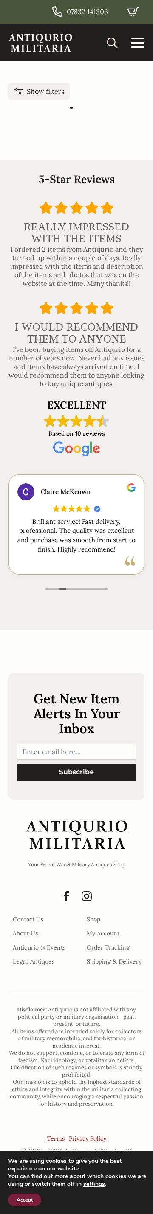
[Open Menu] (137, 42)
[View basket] (133, 11)
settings (94, 1184)
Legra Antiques (33, 961)
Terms (56, 1138)
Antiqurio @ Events (39, 947)
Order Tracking (108, 947)
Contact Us (28, 919)
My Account (103, 933)
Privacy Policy (87, 1138)
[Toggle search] (112, 43)
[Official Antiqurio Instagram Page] (87, 896)
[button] (39, 91)
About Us (25, 933)
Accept (25, 1200)
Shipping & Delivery (114, 961)
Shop (93, 919)
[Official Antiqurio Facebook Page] (66, 896)
